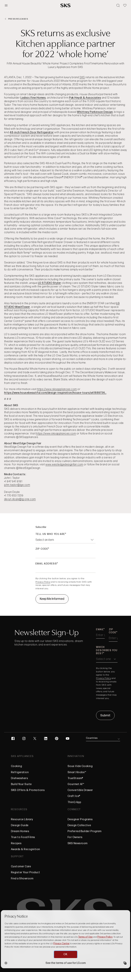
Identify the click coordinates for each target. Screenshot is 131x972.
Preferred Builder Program (84, 831)
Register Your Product (25, 872)
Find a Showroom (22, 878)
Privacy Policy (42, 581)
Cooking (16, 766)
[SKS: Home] (65, 5)
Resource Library (22, 819)
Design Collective (79, 825)
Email (100, 629)
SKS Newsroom (78, 843)
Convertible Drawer (80, 790)
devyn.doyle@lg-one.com (20, 499)
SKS (82, 77)
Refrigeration (20, 772)
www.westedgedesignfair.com (64, 464)
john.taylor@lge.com (17, 485)
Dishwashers (19, 778)
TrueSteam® (75, 778)
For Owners (75, 837)
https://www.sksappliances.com (57, 389)
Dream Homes (20, 831)
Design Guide (19, 825)
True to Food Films (23, 837)
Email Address (46, 563)
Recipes (16, 843)
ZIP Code (41, 548)
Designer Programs (80, 819)
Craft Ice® (74, 796)
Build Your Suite (21, 784)
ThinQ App (74, 802)
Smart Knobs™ (77, 772)
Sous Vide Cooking (80, 766)
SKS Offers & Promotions (28, 790)
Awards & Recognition (25, 849)
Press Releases (18, 19)
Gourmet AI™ (76, 784)
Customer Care (21, 866)
